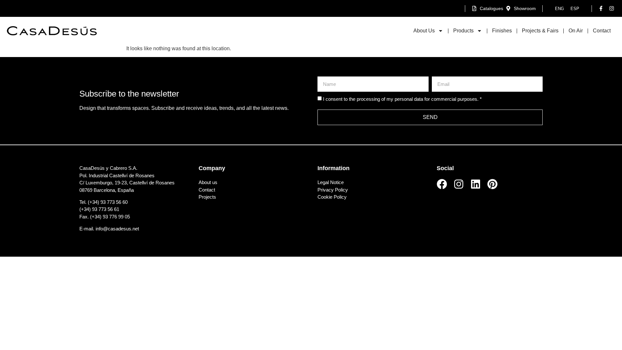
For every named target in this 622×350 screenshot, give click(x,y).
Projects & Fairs (540, 30)
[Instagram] (459, 184)
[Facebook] (442, 184)
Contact (602, 30)
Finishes (502, 30)
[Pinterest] (492, 184)
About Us (424, 30)
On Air (576, 30)
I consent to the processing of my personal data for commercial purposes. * (402, 99)
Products (463, 30)
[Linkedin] (475, 184)
